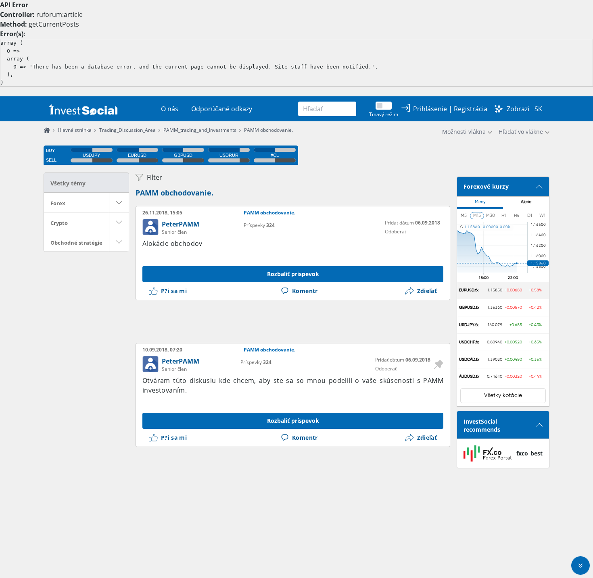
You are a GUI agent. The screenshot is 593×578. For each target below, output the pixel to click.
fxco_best (529, 453)
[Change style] (498, 109)
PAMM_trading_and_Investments (199, 130)
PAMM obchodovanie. (268, 130)
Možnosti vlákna (464, 131)
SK (538, 108)
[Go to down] (580, 565)
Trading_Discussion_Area (127, 130)
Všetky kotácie (503, 395)
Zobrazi (518, 108)
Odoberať (395, 231)
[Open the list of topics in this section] (119, 202)
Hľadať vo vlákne (521, 131)
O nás (169, 108)
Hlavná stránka (75, 130)
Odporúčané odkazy (221, 108)
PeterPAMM (180, 224)
